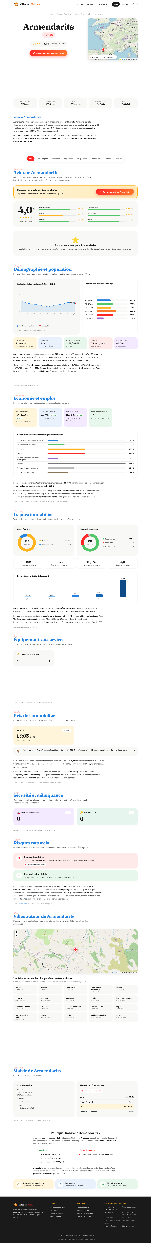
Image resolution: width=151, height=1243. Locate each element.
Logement (68, 158)
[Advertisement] (75, 79)
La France (51, 14)
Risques (119, 158)
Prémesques (129, 1207)
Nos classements (83, 1207)
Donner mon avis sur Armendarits (50, 53)
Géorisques (23, 903)
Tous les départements (85, 1213)
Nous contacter (55, 1217)
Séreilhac (128, 1226)
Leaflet (123, 59)
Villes (116, 4)
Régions (90, 4)
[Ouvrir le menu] (137, 4)
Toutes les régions (83, 1210)
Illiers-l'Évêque (112, 1226)
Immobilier (96, 158)
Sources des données (57, 1207)
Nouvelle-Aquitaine (64, 14)
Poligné (127, 1218)
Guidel (109, 1212)
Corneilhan (128, 1221)
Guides (125, 4)
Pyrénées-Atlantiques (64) (83, 14)
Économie (56, 158)
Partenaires (54, 1210)
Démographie (42, 158)
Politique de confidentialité (78, 1239)
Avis (30, 158)
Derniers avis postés (84, 1217)
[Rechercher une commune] (133, 4)
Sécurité (108, 158)
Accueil (80, 4)
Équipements (82, 158)
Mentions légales (61, 1239)
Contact (92, 1239)
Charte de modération (58, 1213)
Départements (103, 4)
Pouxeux (110, 1218)
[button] (75, 949)
